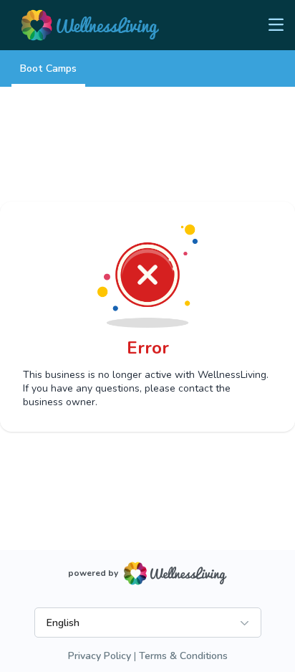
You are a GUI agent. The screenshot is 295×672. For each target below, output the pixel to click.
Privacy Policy (99, 656)
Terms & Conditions (183, 656)
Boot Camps (48, 68)
